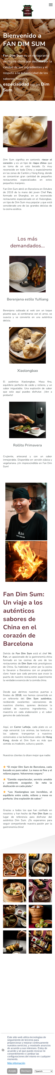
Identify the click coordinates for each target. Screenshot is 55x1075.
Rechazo (26, 1071)
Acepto (12, 1071)
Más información (16, 1063)
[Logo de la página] (27, 11)
